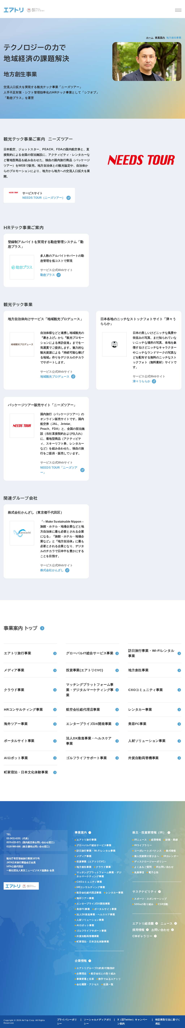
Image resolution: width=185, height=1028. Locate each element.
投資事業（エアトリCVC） (92, 861)
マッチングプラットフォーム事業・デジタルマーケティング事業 (99, 874)
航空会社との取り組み (103, 973)
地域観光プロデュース (55, 376)
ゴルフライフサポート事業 (92, 930)
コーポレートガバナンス (148, 850)
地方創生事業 (84, 867)
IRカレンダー (171, 856)
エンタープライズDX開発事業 (93, 903)
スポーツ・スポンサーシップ (150, 898)
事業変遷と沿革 (85, 979)
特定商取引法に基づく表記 (167, 1021)
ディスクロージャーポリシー (150, 861)
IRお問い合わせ (165, 867)
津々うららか (141, 381)
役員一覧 (108, 984)
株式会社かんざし (52, 570)
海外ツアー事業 (85, 898)
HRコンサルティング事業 (91, 887)
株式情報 (171, 850)
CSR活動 (163, 904)
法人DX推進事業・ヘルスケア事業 (96, 914)
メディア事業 (84, 856)
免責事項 (139, 872)
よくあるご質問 (143, 867)
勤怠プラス (47, 274)
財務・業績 (171, 839)
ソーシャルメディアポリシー (97, 1021)
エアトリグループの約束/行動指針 (96, 968)
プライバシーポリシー (67, 1021)
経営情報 (156, 839)
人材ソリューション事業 (90, 920)
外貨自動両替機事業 (88, 936)
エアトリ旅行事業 (86, 839)
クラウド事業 (103, 867)
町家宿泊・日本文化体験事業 (93, 941)
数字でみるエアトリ (109, 979)
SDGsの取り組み (144, 904)
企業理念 (82, 973)
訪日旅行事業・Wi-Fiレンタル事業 (96, 850)
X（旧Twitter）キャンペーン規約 (132, 1021)
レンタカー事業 (114, 892)
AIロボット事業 (85, 925)
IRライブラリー (143, 845)
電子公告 (153, 872)
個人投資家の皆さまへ (146, 856)
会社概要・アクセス (88, 984)
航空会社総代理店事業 (89, 892)
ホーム (150, 37)
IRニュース (140, 839)
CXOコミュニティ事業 (89, 881)
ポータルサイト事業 (105, 909)
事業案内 (160, 37)
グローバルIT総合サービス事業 (94, 845)
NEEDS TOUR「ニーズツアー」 (59, 470)
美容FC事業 (83, 909)
